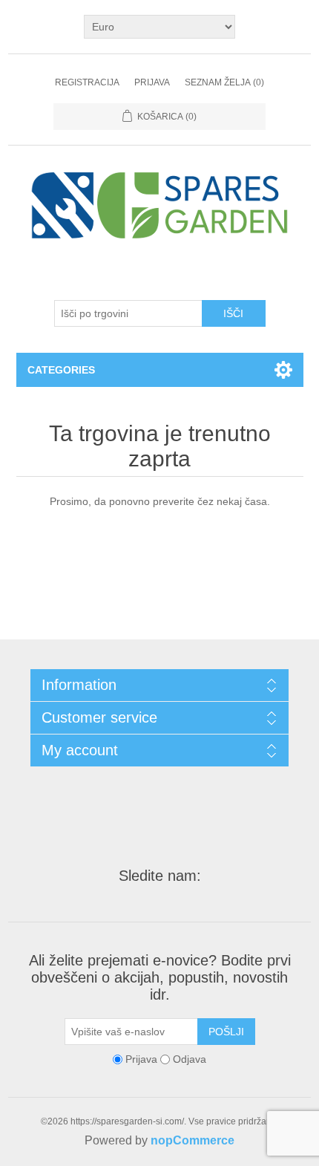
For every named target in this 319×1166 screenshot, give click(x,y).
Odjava (189, 1059)
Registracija (87, 82)
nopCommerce (192, 1140)
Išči (233, 313)
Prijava (152, 82)
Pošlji (226, 1032)
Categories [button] (61, 370)
